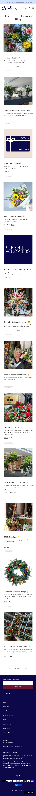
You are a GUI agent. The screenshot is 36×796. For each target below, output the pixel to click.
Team (10, 383)
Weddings (7, 547)
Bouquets (7, 66)
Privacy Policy (7, 728)
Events (13, 66)
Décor (5, 119)
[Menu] (33, 8)
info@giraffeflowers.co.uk (14, 746)
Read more (8, 71)
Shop (9, 172)
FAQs (4, 702)
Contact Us (6, 698)
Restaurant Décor (8, 715)
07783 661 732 (9, 743)
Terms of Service (8, 733)
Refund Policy (7, 724)
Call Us (30, 793)
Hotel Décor (7, 711)
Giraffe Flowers (20, 790)
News (17, 66)
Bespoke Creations (9, 330)
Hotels (11, 119)
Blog (4, 720)
